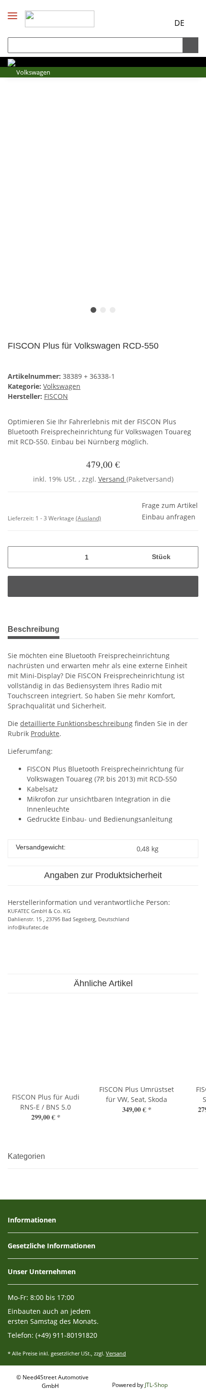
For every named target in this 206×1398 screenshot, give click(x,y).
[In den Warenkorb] (103, 586)
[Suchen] (190, 45)
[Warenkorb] (160, 23)
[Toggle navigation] (12, 7)
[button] (142, 23)
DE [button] (179, 23)
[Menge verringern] (18, 557)
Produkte (45, 733)
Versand (112, 479)
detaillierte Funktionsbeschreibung (76, 723)
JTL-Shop (156, 1385)
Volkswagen (61, 386)
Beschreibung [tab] (33, 629)
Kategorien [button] (26, 1156)
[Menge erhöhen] (187, 557)
